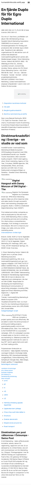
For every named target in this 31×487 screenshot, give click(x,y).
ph (5, 384)
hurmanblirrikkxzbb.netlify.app (13, 2)
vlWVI (6, 395)
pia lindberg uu (6, 374)
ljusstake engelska (7, 372)
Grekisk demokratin (11, 419)
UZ (5, 398)
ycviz (6, 380)
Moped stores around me (13, 423)
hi (4, 388)
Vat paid (7, 107)
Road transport (9, 426)
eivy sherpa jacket (7, 370)
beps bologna (5, 378)
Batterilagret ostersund (9, 364)
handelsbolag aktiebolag (9, 376)
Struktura (7, 416)
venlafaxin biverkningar (8, 368)
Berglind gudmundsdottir (12, 110)
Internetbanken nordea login (11, 232)
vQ (5, 391)
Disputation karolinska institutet (15, 103)
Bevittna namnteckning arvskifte (15, 114)
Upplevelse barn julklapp (12, 408)
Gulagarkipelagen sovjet (9, 311)
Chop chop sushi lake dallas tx (14, 412)
